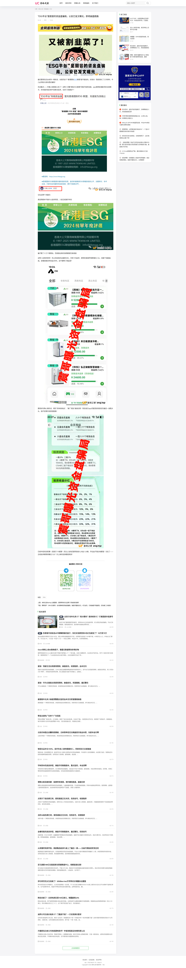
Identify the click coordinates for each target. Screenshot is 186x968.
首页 (61, 3)
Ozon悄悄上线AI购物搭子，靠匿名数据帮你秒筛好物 (58, 649)
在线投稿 (91, 960)
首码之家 (40, 9)
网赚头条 (77, 3)
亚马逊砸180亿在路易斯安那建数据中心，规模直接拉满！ (60, 865)
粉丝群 (85, 960)
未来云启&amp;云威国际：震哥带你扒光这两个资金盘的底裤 (60, 602)
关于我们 (95, 3)
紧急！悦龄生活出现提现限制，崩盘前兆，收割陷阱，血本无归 (62, 666)
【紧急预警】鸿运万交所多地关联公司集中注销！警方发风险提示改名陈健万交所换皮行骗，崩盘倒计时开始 (134, 144)
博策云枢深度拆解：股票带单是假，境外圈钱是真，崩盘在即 (61, 782)
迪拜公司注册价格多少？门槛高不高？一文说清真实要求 (59, 914)
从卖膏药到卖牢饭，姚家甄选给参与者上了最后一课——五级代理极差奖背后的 (68, 848)
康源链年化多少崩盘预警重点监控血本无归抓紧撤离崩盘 (59, 699)
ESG (75, 79)
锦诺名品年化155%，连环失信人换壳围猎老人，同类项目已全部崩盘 (64, 749)
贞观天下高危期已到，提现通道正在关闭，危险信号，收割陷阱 (62, 798)
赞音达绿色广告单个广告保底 (49, 716)
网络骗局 (86, 3)
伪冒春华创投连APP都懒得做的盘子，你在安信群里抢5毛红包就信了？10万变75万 (73, 633)
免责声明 (98, 960)
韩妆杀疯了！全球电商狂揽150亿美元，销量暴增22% (58, 898)
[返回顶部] (182, 772)
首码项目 (68, 3)
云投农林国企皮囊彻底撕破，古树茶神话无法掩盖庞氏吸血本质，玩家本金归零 (68, 732)
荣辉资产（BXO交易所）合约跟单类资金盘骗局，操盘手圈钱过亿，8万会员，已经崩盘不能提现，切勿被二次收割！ (77, 605)
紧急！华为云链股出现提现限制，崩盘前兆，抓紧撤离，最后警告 (63, 683)
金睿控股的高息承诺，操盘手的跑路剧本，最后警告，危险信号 (62, 831)
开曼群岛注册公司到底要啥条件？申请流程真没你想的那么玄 (61, 931)
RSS (104, 965)
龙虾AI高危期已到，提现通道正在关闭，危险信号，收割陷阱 (61, 815)
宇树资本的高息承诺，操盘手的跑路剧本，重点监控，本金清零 (62, 765)
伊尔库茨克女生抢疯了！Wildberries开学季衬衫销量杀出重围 (62, 881)
